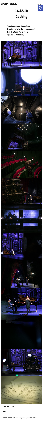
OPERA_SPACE (9, 4)
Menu (39, 4)
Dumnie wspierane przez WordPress (25, 418)
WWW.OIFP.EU (9, 406)
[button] (40, 8)
